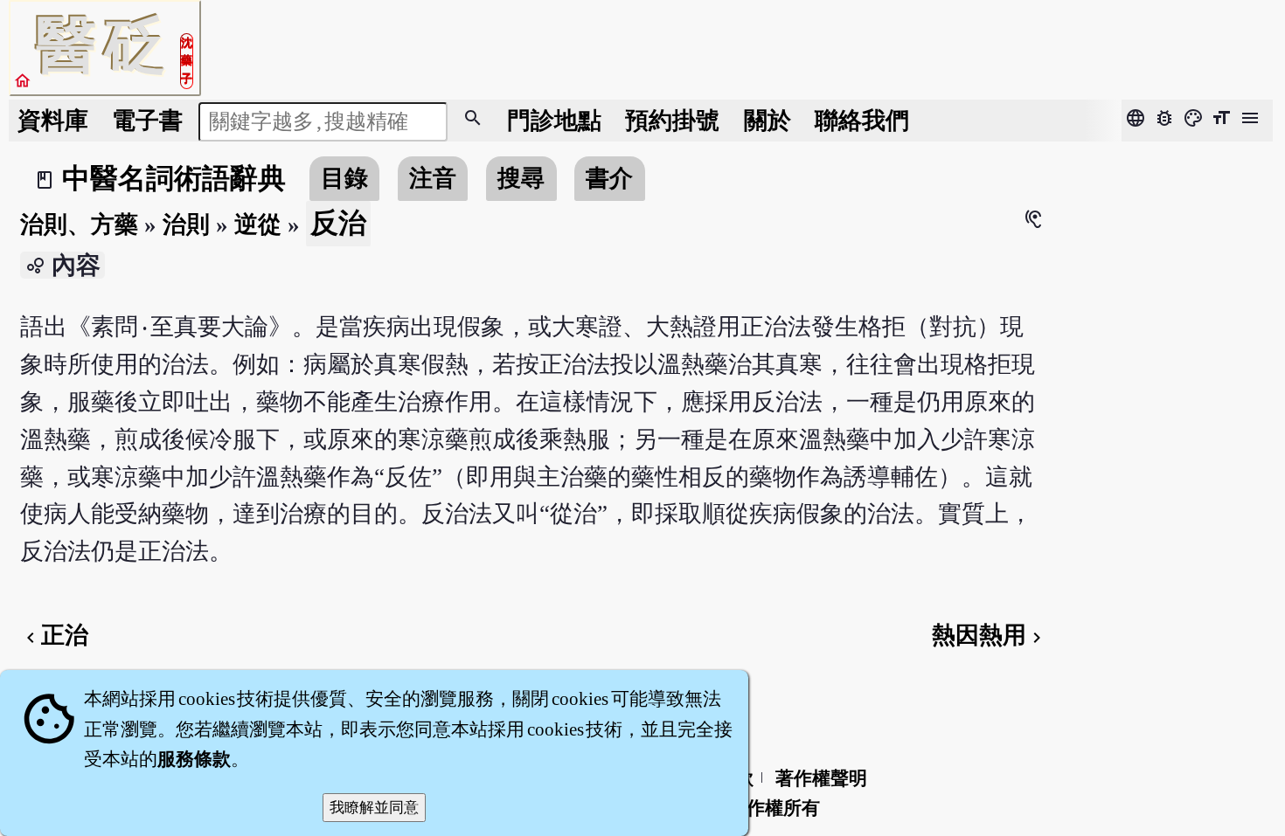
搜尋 (521, 178)
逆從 (257, 224)
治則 (186, 224)
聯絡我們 (862, 120)
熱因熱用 (989, 635)
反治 (338, 222)
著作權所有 (774, 808)
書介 (609, 178)
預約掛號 (672, 120)
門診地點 (554, 120)
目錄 (344, 178)
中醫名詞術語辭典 (174, 178)
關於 (767, 120)
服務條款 (194, 759)
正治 (54, 635)
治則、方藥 (79, 224)
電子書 (147, 120)
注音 (432, 178)
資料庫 (52, 120)
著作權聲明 (821, 778)
